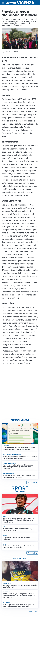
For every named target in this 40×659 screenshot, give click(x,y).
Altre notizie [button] (32, 482)
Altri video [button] (33, 611)
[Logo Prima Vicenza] (20, 2)
